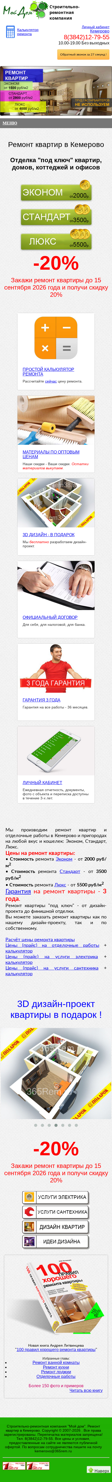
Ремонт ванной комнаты (56, 1362)
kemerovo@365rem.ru (53, 1451)
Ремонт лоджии (56, 1372)
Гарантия (18, 891)
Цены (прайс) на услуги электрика (51, 957)
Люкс (60, 885)
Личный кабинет (95, 27)
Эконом (64, 859)
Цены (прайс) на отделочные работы (52, 945)
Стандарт (70, 871)
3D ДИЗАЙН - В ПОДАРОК (48, 535)
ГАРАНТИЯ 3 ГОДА (41, 700)
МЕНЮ (10, 123)
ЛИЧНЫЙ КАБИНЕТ (42, 783)
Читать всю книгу (86, 1390)
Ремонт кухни (56, 1367)
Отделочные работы (56, 1376)
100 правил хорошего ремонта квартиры (56, 1349)
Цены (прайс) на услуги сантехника (51, 968)
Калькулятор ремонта (28, 32)
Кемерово (99, 31)
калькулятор (19, 951)
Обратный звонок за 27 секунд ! (83, 54)
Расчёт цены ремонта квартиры (40, 940)
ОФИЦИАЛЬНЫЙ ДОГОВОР (50, 617)
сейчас (51, 381)
